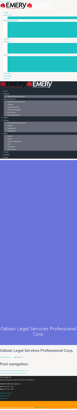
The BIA (10, 57)
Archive (7, 79)
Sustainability (12, 49)
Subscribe (8, 76)
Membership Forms (14, 28)
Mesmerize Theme (40, 407)
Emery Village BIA (5, 357)
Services (7, 41)
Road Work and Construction (17, 23)
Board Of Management (15, 63)
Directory (8, 15)
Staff (9, 65)
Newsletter (3, 398)
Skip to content (5, 1)
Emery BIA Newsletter (15, 31)
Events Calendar (5, 396)
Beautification (12, 52)
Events (6, 39)
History (10, 60)
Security (10, 47)
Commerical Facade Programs (17, 44)
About (6, 55)
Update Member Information (17, 18)
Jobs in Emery (12, 34)
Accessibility (11, 68)
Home (6, 12)
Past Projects (12, 71)
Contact (7, 73)
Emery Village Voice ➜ (14, 36)
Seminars (10, 26)
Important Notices (6, 393)
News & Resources (11, 20)
